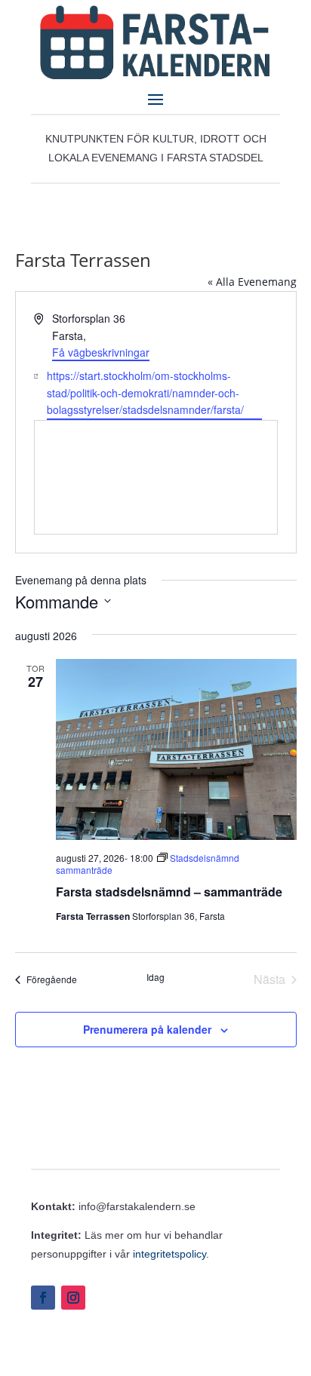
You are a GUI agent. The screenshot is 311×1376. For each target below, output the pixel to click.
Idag (155, 977)
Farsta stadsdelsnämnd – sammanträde (169, 891)
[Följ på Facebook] (43, 1298)
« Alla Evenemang (252, 281)
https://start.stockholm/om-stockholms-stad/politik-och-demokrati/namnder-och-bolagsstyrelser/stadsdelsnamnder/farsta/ (145, 392)
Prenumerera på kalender (147, 1029)
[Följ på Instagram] (73, 1298)
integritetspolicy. (171, 1254)
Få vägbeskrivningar (100, 352)
